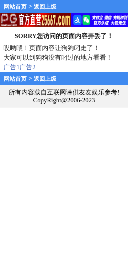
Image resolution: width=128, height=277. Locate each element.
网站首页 (15, 7)
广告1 (12, 67)
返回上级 (45, 7)
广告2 (28, 67)
